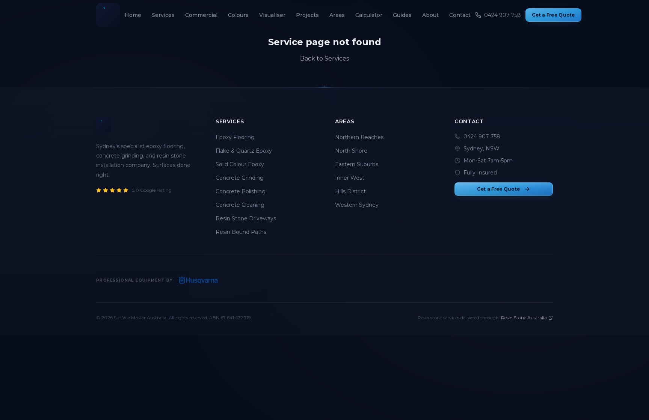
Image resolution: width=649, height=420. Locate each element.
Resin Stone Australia (524, 317)
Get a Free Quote (553, 15)
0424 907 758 (481, 136)
